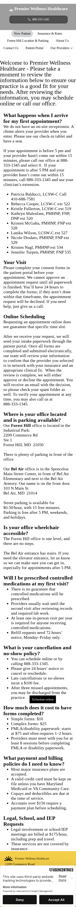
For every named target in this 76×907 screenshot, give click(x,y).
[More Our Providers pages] (72, 48)
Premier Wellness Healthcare (41, 8)
